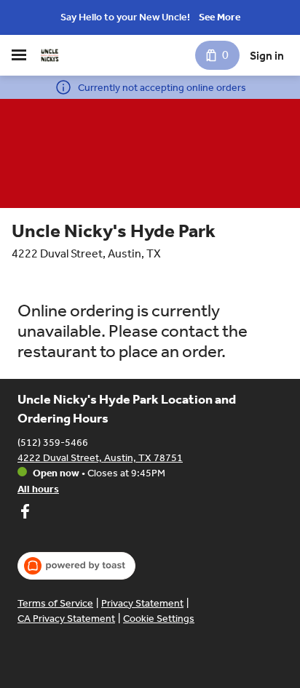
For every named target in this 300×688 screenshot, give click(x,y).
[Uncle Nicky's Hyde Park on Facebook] (24, 513)
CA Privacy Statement (66, 618)
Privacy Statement (142, 603)
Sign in (267, 56)
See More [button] (219, 17)
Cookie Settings (158, 618)
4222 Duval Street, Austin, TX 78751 (100, 458)
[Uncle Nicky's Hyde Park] (49, 55)
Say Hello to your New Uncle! (125, 17)
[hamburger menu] (19, 55)
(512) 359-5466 (52, 442)
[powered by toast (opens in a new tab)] (76, 566)
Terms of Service (55, 603)
